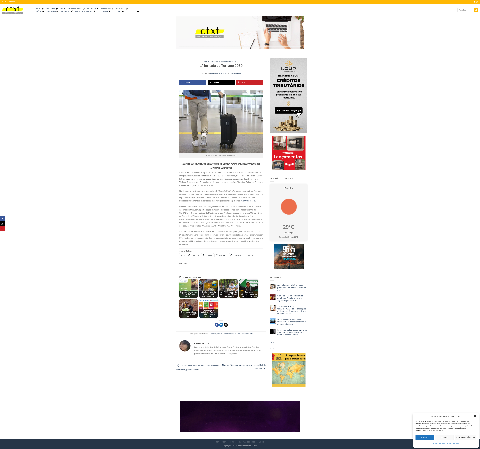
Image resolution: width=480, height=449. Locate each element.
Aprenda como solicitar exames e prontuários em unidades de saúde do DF (291, 287)
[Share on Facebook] (2, 218)
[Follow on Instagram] (477, 2)
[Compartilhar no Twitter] (221, 325)
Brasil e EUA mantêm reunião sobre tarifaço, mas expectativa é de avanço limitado (291, 321)
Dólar (272, 342)
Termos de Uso (222, 442)
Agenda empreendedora (214, 62)
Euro (272, 348)
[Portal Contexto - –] (12, 10)
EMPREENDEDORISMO (84, 11)
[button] (475, 416)
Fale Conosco (249, 442)
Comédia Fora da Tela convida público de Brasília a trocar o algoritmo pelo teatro (290, 298)
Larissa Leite (236, 73)
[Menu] (28, 10)
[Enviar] (476, 10)
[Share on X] (2, 223)
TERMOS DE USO (439, 443)
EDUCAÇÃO (51, 11)
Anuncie (260, 442)
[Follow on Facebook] (474, 2)
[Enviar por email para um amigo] (226, 325)
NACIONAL (50, 9)
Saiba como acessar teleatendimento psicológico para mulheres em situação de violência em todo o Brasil (291, 310)
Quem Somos (235, 442)
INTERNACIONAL (75, 9)
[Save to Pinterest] (2, 228)
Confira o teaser (248, 200)
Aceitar (425, 437)
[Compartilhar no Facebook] (217, 325)
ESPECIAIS (117, 11)
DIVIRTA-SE (106, 9)
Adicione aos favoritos (245, 334)
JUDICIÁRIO (120, 9)
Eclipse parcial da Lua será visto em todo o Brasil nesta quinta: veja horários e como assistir (292, 332)
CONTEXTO (131, 11)
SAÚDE (38, 11)
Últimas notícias (231, 62)
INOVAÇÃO (65, 11)
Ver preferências (465, 437)
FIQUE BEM (91, 9)
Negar (444, 437)
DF (61, 9)
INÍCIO (38, 9)
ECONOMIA (103, 11)
